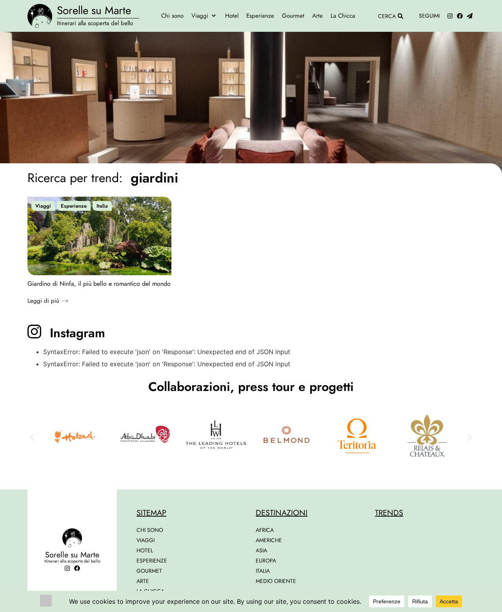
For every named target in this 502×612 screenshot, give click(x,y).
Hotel (144, 550)
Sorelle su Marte (94, 10)
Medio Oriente (276, 581)
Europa (266, 561)
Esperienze (74, 206)
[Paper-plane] (470, 16)
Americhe (269, 540)
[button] (204, 15)
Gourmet (149, 571)
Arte (142, 581)
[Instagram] (450, 16)
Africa (265, 530)
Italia (102, 206)
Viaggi (43, 206)
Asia (261, 550)
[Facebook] (460, 16)
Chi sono (149, 530)
